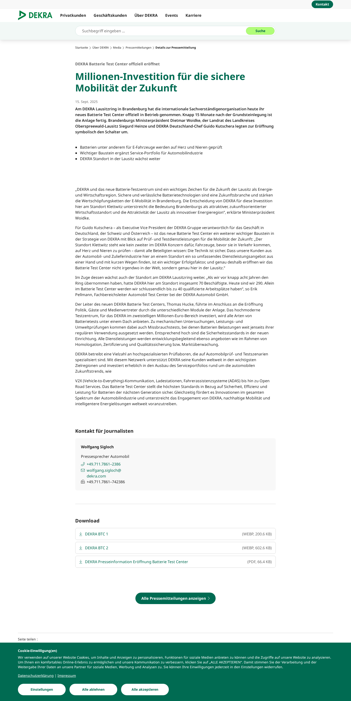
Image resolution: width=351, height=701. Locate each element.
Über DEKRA (146, 15)
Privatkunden (73, 15)
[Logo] (37, 15)
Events (171, 15)
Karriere (194, 15)
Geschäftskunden (110, 15)
